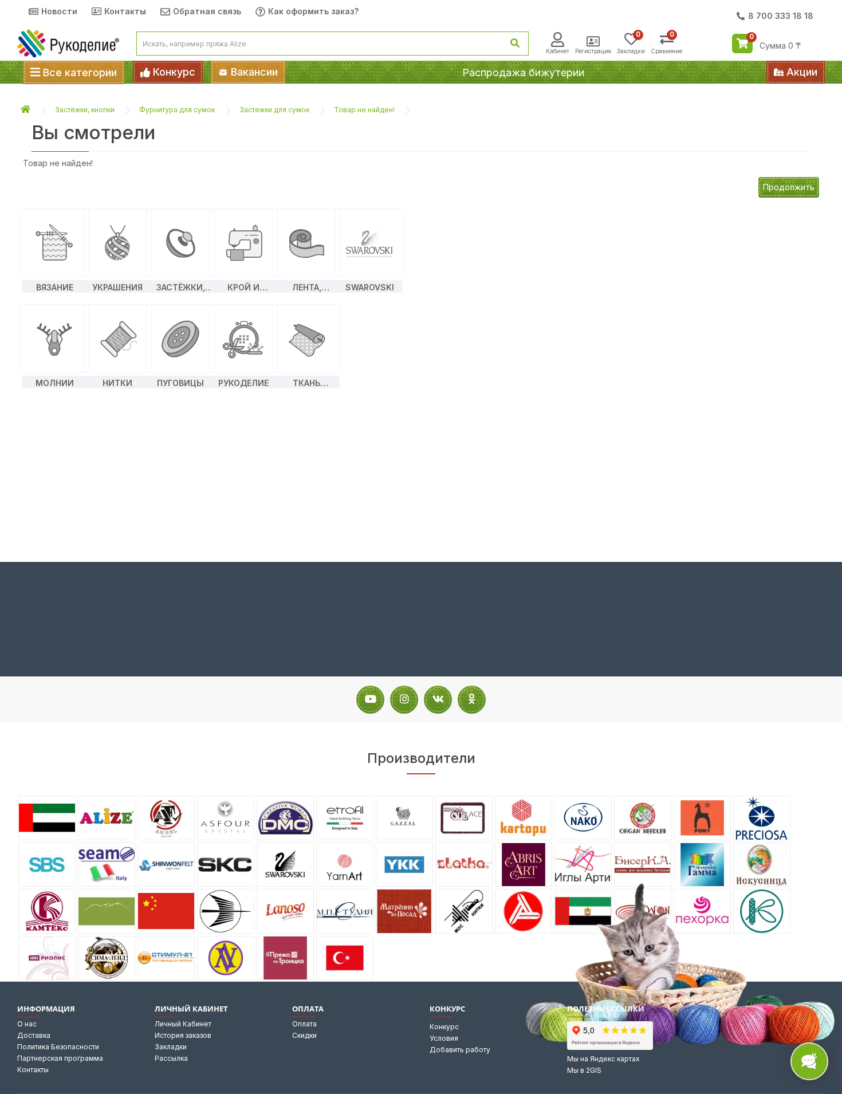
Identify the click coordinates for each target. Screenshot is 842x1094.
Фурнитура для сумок (177, 109)
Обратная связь (207, 11)
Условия (444, 1038)
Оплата (304, 1024)
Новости (59, 11)
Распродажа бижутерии (523, 72)
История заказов (183, 1035)
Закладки (171, 1046)
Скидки (304, 1035)
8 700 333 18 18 (780, 16)
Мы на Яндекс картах (603, 1058)
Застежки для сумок (274, 109)
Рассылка (171, 1058)
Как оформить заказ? (313, 11)
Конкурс (444, 1026)
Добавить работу (460, 1049)
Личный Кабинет (183, 1024)
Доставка (33, 1035)
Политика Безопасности (58, 1046)
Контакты (125, 11)
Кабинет (557, 51)
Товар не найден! (364, 109)
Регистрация (593, 51)
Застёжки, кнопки (85, 109)
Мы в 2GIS (584, 1070)
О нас (27, 1024)
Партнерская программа (60, 1058)
